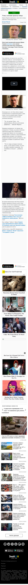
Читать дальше (14, 535)
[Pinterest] (23, 544)
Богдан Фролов (6, 21)
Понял (14, 12)
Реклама (3, 563)
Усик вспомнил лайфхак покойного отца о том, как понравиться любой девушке (12, 216)
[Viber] (12, 544)
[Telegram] (8, 544)
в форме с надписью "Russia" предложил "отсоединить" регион (12, 230)
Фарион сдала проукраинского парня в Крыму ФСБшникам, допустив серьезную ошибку (13, 223)
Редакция (3, 565)
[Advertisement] (14, 167)
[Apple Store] (9, 550)
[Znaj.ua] (14, 1)
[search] (1, 1)
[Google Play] (19, 550)
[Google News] (15, 544)
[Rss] (5, 544)
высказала (10, 44)
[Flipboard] (19, 544)
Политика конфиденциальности (9, 561)
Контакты (3, 568)
